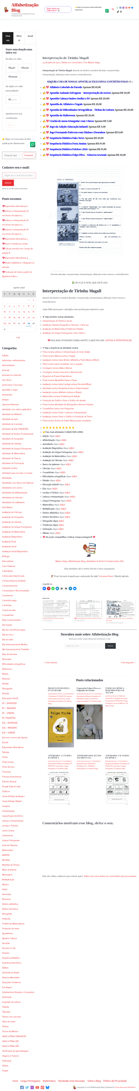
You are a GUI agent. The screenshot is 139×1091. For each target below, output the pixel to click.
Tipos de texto (8, 1021)
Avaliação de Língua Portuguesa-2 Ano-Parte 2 (64, 333)
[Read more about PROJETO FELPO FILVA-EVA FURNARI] (61, 727)
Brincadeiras (7, 561)
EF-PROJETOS (9, 718)
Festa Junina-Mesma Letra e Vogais (59, 356)
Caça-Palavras (8, 566)
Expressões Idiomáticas (12, 747)
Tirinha (5, 1026)
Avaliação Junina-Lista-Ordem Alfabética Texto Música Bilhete (71, 360)
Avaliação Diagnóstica (12, 536)
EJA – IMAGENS (9, 727)
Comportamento (10, 585)
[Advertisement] (90, 39)
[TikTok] (118, 12)
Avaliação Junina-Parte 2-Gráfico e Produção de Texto (67, 416)
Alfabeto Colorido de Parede (66, 87)
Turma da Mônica (10, 1031)
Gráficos (6, 791)
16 (33, 311)
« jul (18, 337)
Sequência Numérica (11, 962)
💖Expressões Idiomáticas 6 (15, 206)
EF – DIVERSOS (9, 703)
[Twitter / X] (121, 12)
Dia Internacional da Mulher (15, 644)
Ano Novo (6, 380)
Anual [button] (30, 36)
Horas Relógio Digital (11, 801)
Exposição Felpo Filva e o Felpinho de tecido (89, 689)
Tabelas (5, 1007)
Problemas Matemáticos (13, 923)
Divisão (5, 683)
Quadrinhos (7, 933)
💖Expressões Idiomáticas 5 (15, 238)
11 (9, 311)
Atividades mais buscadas (71, 1081)
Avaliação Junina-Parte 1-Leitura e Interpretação (65, 412)
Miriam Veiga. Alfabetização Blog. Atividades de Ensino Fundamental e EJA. (89, 561)
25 (9, 323)
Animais (5, 370)
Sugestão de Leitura (11, 1002)
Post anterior (50, 662)
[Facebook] (120, 8)
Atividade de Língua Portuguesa (16, 448)
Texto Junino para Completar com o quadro (63, 364)
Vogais (5, 1070)
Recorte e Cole (9, 948)
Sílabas (5, 967)
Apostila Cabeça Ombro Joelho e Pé (70, 98)
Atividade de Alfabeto (12, 414)
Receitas (6, 943)
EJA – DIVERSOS (10, 722)
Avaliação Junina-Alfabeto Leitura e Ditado (62, 392)
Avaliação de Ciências (12, 512)
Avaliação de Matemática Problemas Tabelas (63, 329)
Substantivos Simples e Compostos (18, 992)
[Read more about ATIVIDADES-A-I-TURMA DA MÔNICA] (59, 788)
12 (14, 311)
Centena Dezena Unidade (14, 580)
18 (9, 317)
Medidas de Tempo (11, 865)
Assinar (8, 182)
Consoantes (7, 595)
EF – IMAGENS (9, 708)
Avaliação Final (9, 541)
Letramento (7, 835)
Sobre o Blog (94, 1081)
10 (5, 311)
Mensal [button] (19, 38)
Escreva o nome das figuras (14, 737)
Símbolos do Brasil (10, 972)
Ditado (5, 674)
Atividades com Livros (12, 487)
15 (29, 311)
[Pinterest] (126, 8)
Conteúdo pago (9, 600)
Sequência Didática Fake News (67, 138)
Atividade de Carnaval (12, 424)
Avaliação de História (11, 522)
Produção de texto (10, 928)
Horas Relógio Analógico (13, 796)
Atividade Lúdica (9, 468)
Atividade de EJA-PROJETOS (15, 429)
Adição (5, 355)
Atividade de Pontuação (13, 463)
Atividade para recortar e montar (17, 473)
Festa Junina (8, 762)
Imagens (6, 806)
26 (14, 323)
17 (5, 317)
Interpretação (8, 811)
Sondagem (7, 987)
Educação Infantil (10, 698)
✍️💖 (75, 155)
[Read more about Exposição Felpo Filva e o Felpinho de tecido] (90, 721)
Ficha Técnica (8, 767)
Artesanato (7, 394)
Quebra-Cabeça (9, 938)
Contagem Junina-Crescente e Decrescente (62, 372)
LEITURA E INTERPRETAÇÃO (118, 340)
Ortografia (7, 914)
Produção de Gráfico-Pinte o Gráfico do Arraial (64, 400)
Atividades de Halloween (13, 502)
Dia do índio (7, 639)
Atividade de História (11, 443)
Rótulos (5, 953)
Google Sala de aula (11, 786)
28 (24, 323)
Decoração (7, 625)
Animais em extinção (11, 375)
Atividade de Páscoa (11, 458)
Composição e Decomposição (15, 590)
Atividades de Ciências (12, 497)
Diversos (6, 678)
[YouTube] (129, 8)
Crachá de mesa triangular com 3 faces (72, 121)
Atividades (7, 478)
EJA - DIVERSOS (89, 766)
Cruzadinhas (7, 615)
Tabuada (6, 1011)
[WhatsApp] (118, 8)
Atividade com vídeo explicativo (16, 409)
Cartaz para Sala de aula (13, 576)
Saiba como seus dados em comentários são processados (110, 876)
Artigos (5, 399)
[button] (58, 9)
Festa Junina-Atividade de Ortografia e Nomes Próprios (68, 404)
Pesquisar (28, 155)
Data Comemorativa (11, 620)
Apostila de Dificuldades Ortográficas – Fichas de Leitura (82, 110)
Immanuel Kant (106, 576)
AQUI (57, 436)
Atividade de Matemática (13, 453)
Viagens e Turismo (10, 1056)
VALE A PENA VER (10, 1046)
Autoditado (7, 507)
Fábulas (5, 752)
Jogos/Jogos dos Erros (12, 816)
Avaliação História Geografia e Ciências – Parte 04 (65, 325)
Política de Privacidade (115, 1081)
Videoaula (6, 1060)
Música (5, 884)
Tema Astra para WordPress (125, 1087)
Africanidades (8, 365)
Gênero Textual (9, 781)
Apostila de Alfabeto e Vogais (66, 104)
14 (24, 311)
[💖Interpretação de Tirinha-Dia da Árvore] (89, 608)
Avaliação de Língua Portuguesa (16, 527)
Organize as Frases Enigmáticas (57, 376)
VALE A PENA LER (10, 1041)
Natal (4, 889)
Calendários (7, 571)
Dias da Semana (9, 654)
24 (4, 323)
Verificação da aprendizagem (15, 1051)
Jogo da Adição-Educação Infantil (69, 126)
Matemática (7, 850)
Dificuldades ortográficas (13, 664)
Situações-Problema (11, 982)
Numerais (6, 894)
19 (14, 317)
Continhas (6, 605)
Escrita (5, 742)
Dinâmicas (7, 669)
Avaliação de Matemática (13, 531)
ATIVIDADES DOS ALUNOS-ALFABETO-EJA (89, 756)
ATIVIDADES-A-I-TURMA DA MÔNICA (59, 756)
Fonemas (6, 771)
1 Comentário (97, 694)
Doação (5, 693)
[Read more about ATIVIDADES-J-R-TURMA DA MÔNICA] (117, 788)
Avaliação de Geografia (12, 517)
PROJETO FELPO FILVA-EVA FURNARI (59, 689)
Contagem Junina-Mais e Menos (57, 368)
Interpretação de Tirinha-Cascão (57, 321)
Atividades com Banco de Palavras (17, 483)
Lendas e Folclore (10, 825)
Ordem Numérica (10, 909)
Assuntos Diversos (10, 404)
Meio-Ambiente (9, 869)
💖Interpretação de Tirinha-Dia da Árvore (87, 618)
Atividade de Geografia (12, 438)
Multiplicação (8, 879)
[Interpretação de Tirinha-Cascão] (57, 608)
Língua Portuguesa (10, 840)
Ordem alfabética (10, 904)
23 (33, 317)
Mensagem (7, 874)
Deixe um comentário (72, 62)
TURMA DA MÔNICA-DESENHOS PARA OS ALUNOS (115, 690)
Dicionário (6, 659)
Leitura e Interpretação (12, 820)
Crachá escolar (9, 610)
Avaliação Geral (9, 546)
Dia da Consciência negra (13, 629)
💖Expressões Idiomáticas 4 (15, 258)
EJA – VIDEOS (8, 732)
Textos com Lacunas (11, 1016)
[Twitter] (27, 1087)
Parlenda (6, 918)
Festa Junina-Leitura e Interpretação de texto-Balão (66, 352)
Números (6, 899)
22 (29, 317)
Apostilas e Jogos (10, 389)
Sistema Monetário (11, 977)
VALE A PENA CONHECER (14, 1036)
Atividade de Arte (10, 419)
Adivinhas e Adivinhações (13, 360)
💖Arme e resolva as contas (15, 243)
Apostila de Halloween (62, 115)
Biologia (5, 556)
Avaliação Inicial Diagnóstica (15, 551)
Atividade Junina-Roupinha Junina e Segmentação (66, 388)
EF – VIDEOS (8, 713)
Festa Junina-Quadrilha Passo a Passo (60, 380)
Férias (5, 757)
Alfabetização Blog (25, 7)
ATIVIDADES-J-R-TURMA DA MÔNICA (117, 756)
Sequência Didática (11, 958)
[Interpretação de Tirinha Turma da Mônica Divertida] (121, 608)
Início (15, 1081)
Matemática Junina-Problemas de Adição (61, 396)
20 (19, 317)
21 (24, 317)
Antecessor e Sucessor (12, 385)
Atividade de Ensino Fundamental (17, 434)
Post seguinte (129, 662)
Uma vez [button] (8, 38)
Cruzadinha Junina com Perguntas (58, 408)
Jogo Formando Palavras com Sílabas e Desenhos (77, 132)
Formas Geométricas (11, 776)
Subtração (7, 997)
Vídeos (5, 1065)
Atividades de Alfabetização (14, 492)
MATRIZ (6, 855)
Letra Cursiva (8, 830)
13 (19, 311)
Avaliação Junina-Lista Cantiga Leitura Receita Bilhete (67, 384)
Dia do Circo (7, 634)
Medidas (6, 860)
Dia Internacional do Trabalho (15, 649)
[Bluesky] (132, 8)
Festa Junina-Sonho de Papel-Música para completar (67, 420)
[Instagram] (123, 8)
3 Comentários (69, 694)
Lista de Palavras (9, 845)
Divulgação (7, 688)
